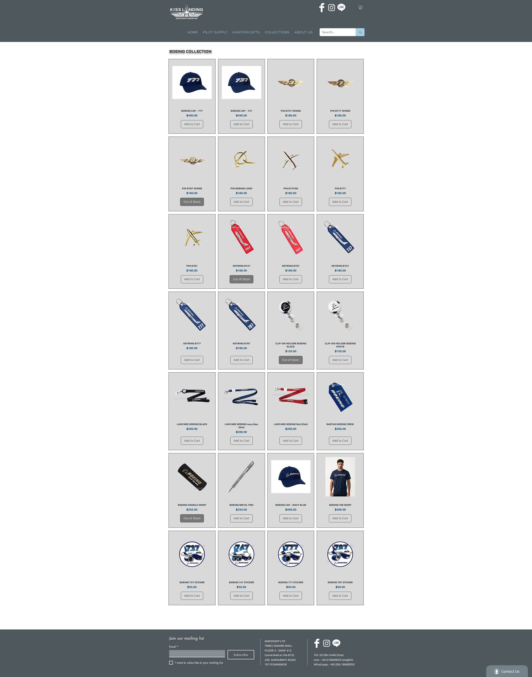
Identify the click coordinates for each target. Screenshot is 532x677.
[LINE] (341, 7)
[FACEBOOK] (321, 7)
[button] (360, 7)
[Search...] (360, 32)
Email (174, 646)
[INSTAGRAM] (331, 7)
